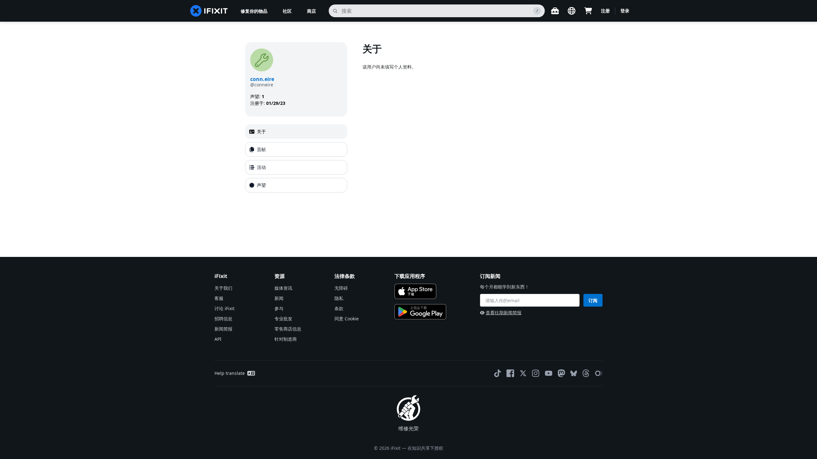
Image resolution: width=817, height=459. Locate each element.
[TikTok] (497, 373)
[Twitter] (523, 373)
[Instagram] (536, 373)
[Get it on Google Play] (420, 311)
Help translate (229, 373)
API (217, 339)
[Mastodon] (561, 373)
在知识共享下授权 (425, 448)
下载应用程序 (409, 276)
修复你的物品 (254, 11)
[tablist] (296, 158)
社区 (287, 11)
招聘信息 (223, 319)
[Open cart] (588, 10)
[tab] (296, 131)
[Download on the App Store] (415, 291)
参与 (278, 308)
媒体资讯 (283, 288)
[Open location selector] (571, 10)
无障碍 (341, 288)
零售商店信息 (287, 329)
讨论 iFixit (224, 308)
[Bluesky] (573, 373)
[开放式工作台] (555, 10)
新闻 (278, 298)
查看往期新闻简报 (503, 313)
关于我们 (223, 288)
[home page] (209, 11)
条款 (338, 308)
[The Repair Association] (599, 373)
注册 (605, 11)
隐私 (338, 298)
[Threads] (586, 373)
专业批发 (283, 319)
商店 (311, 11)
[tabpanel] (467, 118)
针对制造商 (285, 339)
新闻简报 (223, 329)
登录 (624, 11)
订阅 (592, 300)
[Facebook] (510, 373)
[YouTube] (548, 373)
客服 (218, 298)
